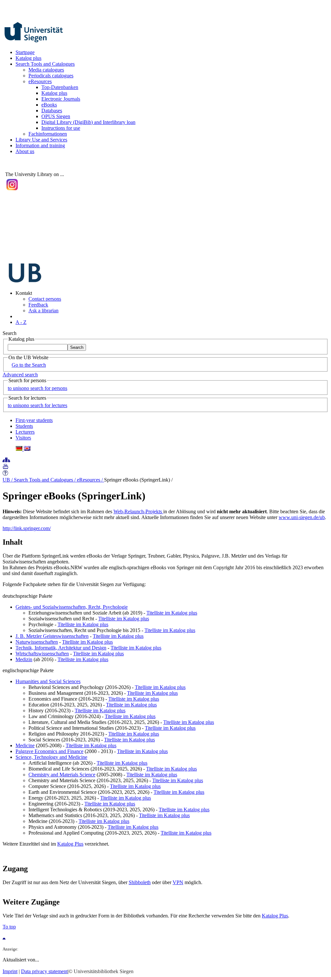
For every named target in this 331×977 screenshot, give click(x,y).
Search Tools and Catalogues (45, 64)
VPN (178, 882)
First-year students (34, 420)
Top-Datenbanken (59, 87)
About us (25, 151)
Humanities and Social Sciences (48, 681)
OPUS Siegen (55, 116)
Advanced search (20, 374)
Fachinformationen (47, 134)
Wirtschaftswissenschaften (42, 653)
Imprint (10, 971)
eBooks (49, 104)
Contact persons (44, 299)
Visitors (23, 437)
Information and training (40, 145)
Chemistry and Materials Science (61, 774)
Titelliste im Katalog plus (171, 613)
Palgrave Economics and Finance (49, 751)
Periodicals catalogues (50, 75)
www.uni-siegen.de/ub (302, 517)
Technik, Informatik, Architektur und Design (61, 647)
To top (9, 926)
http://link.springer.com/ (27, 528)
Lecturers (25, 432)
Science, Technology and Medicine (51, 757)
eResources (40, 81)
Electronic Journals (60, 99)
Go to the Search (29, 365)
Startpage (25, 52)
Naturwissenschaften (37, 642)
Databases (51, 110)
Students (24, 426)
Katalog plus (28, 58)
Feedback (38, 304)
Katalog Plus (70, 844)
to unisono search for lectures (37, 405)
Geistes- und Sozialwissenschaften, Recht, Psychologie (72, 607)
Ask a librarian (43, 310)
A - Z (21, 322)
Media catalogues (46, 69)
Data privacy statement (44, 971)
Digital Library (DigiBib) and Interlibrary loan (88, 122)
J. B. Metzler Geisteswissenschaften (52, 636)
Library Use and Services (41, 139)
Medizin (24, 659)
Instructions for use (60, 128)
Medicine (25, 745)
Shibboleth (140, 882)
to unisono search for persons (37, 388)
